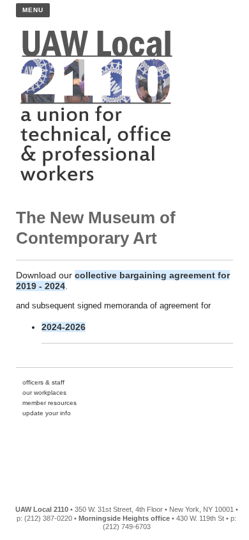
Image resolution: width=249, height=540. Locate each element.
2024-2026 (64, 327)
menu (32, 9)
